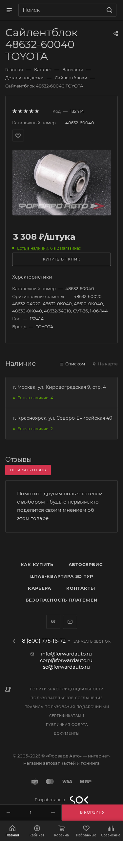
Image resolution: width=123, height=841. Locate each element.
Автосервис (86, 564)
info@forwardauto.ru (66, 654)
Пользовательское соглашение (67, 698)
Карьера (39, 588)
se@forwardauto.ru (66, 667)
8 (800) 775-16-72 (44, 641)
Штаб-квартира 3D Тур (61, 576)
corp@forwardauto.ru (66, 660)
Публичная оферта (67, 725)
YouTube (70, 622)
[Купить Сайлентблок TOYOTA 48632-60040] (61, 182)
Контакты (80, 588)
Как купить (37, 564)
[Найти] (108, 10)
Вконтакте (53, 622)
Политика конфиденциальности (67, 689)
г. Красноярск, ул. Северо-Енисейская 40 (62, 418)
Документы (67, 733)
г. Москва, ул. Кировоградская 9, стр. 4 (59, 387)
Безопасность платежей (62, 600)
